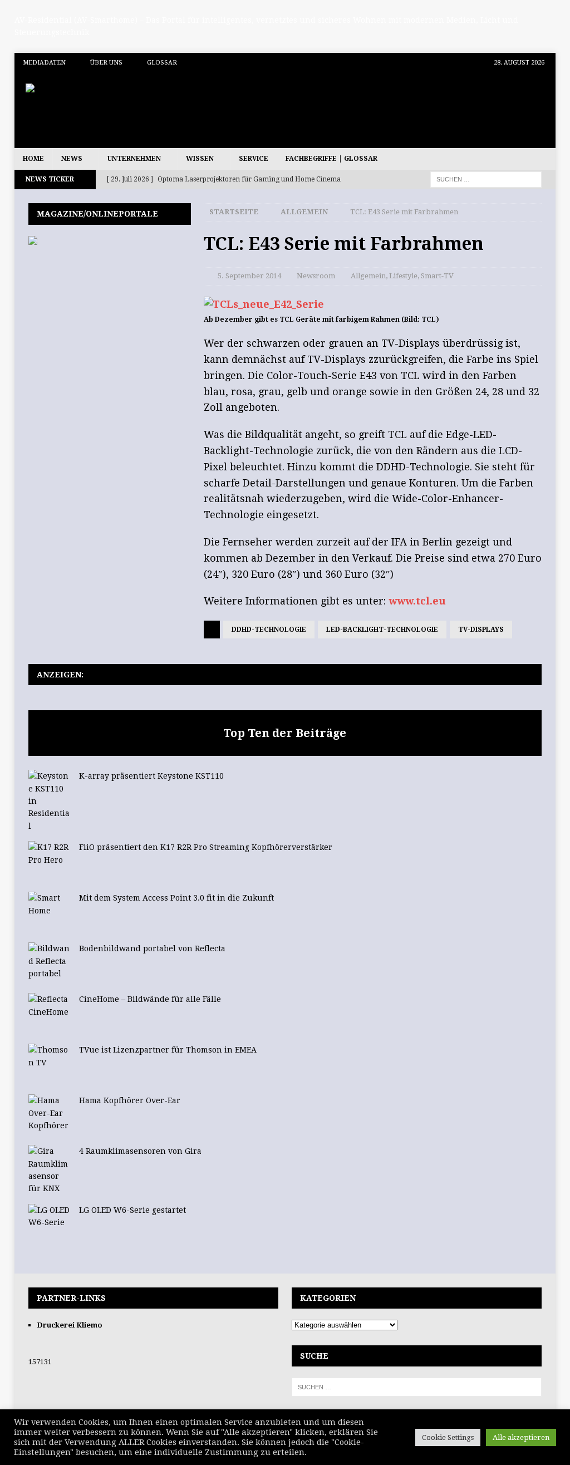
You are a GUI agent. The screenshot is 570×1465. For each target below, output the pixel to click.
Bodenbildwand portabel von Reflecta (152, 948)
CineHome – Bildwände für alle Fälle (150, 999)
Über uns (106, 62)
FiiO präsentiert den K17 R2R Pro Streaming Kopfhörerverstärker (205, 847)
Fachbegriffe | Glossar (331, 159)
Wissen (200, 159)
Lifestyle (403, 276)
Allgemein (368, 276)
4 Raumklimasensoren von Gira (140, 1151)
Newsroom (316, 276)
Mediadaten (44, 62)
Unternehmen (134, 159)
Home (33, 159)
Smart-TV (437, 276)
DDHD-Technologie (269, 629)
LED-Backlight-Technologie (382, 629)
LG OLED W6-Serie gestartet (132, 1210)
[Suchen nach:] (486, 179)
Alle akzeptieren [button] (521, 1437)
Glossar (162, 62)
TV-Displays (481, 629)
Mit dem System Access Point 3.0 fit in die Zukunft (176, 897)
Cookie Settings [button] (448, 1437)
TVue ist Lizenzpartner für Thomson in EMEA (168, 1049)
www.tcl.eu (417, 601)
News (71, 159)
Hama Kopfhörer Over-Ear (129, 1100)
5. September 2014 (249, 276)
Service (253, 159)
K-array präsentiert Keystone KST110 (151, 775)
